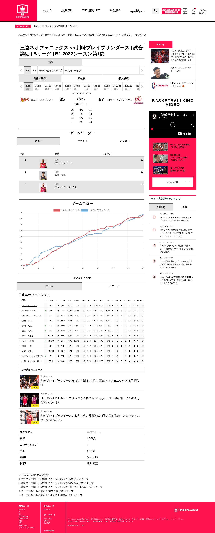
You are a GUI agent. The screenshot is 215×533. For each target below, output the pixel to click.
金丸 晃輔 (27, 331)
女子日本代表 (23, 518)
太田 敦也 (27, 326)
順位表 (81, 78)
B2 (20, 514)
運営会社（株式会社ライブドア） (121, 521)
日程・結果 (39, 78)
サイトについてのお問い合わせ (78, 519)
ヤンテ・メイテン (63, 163)
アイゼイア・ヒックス (31, 316)
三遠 (57, 160)
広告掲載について (97, 519)
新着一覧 (22, 509)
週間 (184, 207)
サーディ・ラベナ (29, 305)
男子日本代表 (23, 516)
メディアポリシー (163, 519)
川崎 (57, 172)
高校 (20, 521)
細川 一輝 (27, 346)
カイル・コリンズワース (32, 356)
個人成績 (124, 78)
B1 (20, 512)
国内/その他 (23, 525)
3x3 (137, 11)
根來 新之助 (28, 336)
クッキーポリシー (177, 519)
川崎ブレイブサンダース (120, 99)
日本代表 (67, 11)
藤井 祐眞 (60, 175)
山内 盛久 (27, 351)
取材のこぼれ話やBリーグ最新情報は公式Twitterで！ (56, 26)
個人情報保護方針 (111, 519)
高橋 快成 (27, 321)
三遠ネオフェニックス (42, 99)
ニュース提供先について (99, 521)
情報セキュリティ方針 (127, 519)
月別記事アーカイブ (74, 525)
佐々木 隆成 (28, 341)
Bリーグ (47, 11)
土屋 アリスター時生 (31, 361)
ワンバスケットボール (26, 527)
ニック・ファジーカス (66, 187)
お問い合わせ (49, 530)
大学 (20, 523)
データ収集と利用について (146, 519)
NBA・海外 (115, 11)
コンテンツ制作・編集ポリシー (78, 521)
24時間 (161, 207)
